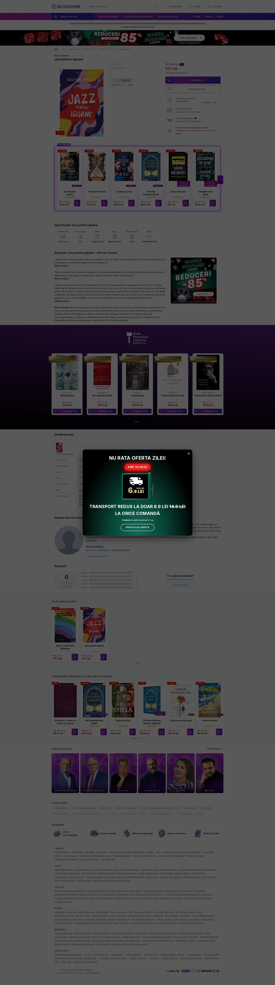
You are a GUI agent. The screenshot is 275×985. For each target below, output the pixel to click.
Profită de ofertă (137, 527)
